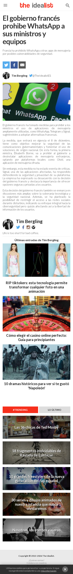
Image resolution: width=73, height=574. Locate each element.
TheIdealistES (23, 227)
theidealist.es (28, 227)
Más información (48, 570)
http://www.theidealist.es (33, 227)
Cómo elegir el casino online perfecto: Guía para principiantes (36, 337)
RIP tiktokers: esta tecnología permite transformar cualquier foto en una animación (36, 287)
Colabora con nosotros (37, 563)
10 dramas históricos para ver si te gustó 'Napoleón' (36, 386)
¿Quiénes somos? (36, 560)
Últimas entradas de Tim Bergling (36, 240)
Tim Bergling (19, 75)
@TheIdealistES (41, 75)
